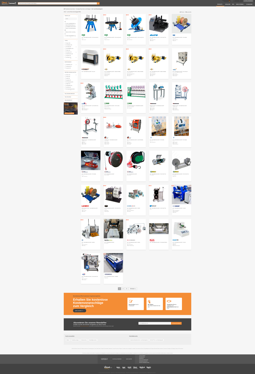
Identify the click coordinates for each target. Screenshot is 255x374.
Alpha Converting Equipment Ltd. (71, 28)
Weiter (133, 289)
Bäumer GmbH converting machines (71, 32)
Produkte (219, 4)
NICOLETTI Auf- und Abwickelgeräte (156, 340)
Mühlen (67, 340)
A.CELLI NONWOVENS (71, 23)
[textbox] (57, 3)
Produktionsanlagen (75, 340)
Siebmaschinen (84, 340)
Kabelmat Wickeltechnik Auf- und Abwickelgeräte (139, 340)
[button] (71, 15)
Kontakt (158, 16)
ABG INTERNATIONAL (70, 25)
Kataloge (227, 4)
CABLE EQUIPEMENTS (71, 35)
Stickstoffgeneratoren (93, 340)
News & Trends (239, 4)
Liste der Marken (142, 355)
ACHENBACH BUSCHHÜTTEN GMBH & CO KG (71, 26)
